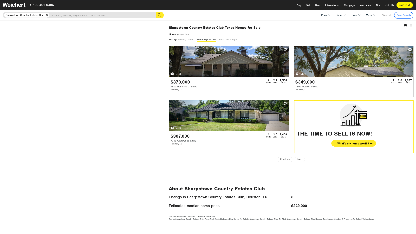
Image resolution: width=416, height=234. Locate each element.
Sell (308, 5)
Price (324, 15)
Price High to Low (206, 39)
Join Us (389, 5)
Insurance (365, 5)
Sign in (403, 5)
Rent (317, 5)
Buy (299, 5)
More (369, 15)
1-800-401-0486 (42, 5)
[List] (411, 25)
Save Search (404, 15)
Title (378, 5)
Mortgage (349, 5)
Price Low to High (228, 39)
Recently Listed (185, 39)
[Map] (405, 25)
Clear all (386, 15)
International (332, 5)
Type (354, 15)
